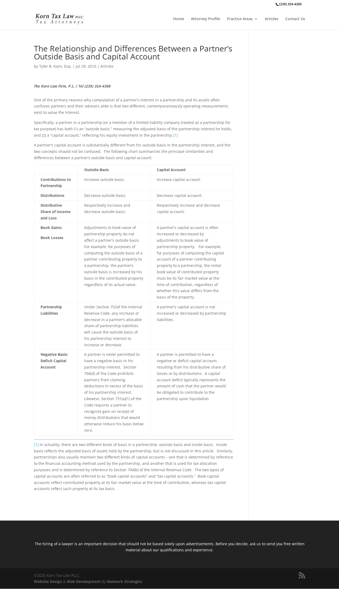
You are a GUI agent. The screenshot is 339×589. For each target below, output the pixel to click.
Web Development (84, 581)
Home (178, 19)
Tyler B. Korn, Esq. (55, 66)
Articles (271, 19)
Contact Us (295, 19)
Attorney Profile (205, 19)
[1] (175, 135)
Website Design (48, 581)
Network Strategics (124, 581)
